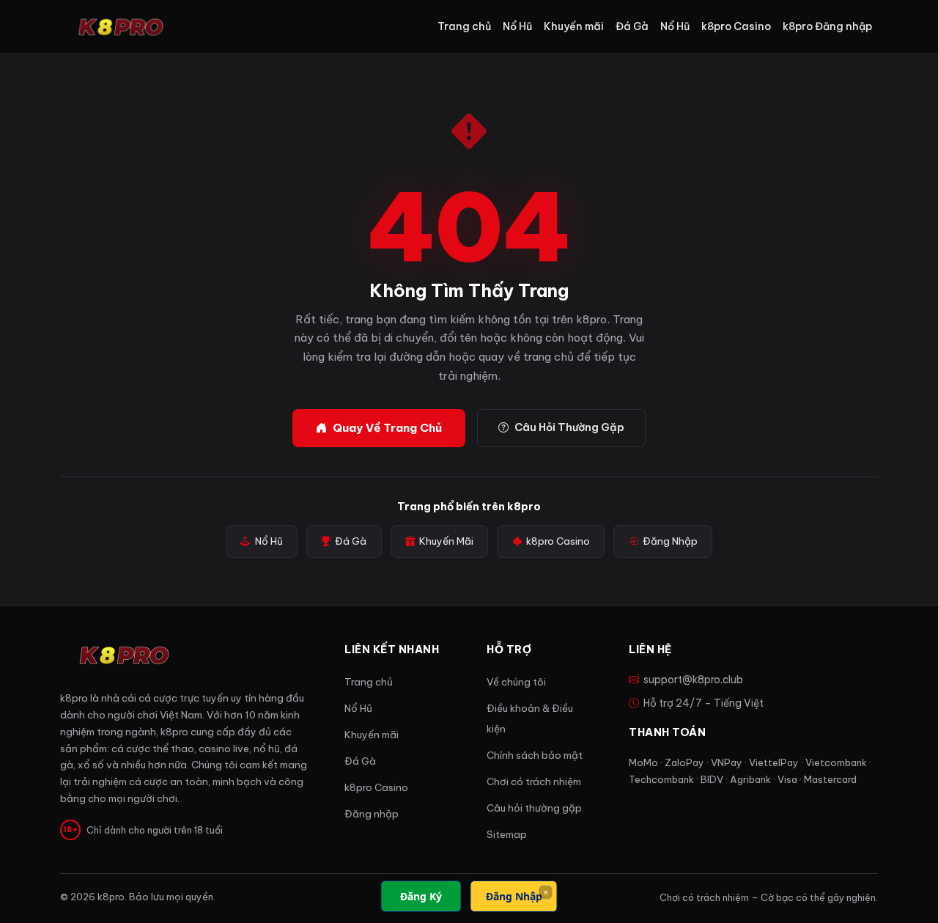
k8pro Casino (736, 26)
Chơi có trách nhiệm (534, 782)
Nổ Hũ (517, 26)
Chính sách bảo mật (535, 755)
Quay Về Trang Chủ (387, 428)
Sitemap (507, 834)
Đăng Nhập (670, 541)
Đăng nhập (371, 814)
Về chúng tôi (516, 682)
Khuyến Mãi (446, 541)
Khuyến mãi (574, 26)
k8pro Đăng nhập (827, 26)
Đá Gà (632, 26)
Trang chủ (464, 26)
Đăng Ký (421, 896)
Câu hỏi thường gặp (534, 808)
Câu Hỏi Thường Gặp (569, 427)
